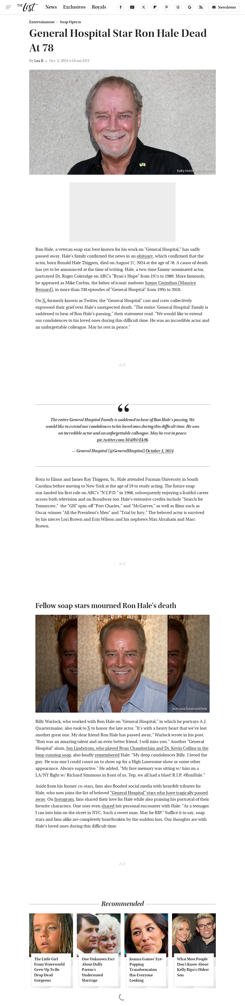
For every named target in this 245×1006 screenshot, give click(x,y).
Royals (99, 7)
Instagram (64, 799)
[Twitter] (143, 7)
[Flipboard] (155, 7)
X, (44, 300)
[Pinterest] (166, 7)
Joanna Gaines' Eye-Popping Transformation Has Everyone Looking (146, 970)
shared (108, 806)
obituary (145, 256)
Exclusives (74, 7)
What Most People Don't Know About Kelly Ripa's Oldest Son (193, 967)
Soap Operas (70, 22)
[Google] (189, 7)
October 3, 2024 (159, 450)
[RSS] (201, 7)
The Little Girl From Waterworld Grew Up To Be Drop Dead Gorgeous (49, 970)
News (51, 7)
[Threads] (178, 7)
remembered (107, 755)
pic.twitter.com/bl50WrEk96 (122, 439)
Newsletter (227, 7)
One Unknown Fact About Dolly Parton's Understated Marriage (98, 970)
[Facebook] (120, 7)
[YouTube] (132, 7)
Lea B (38, 60)
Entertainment (42, 22)
